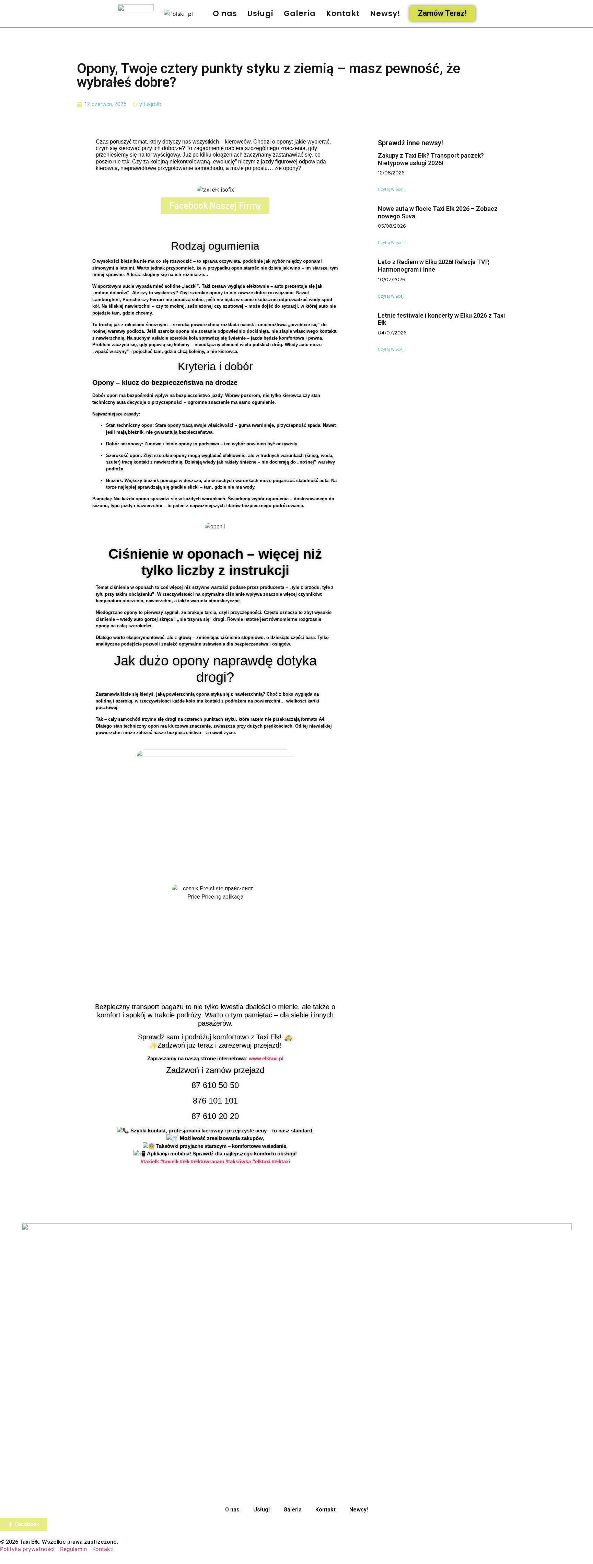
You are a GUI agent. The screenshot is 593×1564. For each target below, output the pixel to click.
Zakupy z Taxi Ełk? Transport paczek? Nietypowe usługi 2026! (431, 159)
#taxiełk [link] (150, 1161)
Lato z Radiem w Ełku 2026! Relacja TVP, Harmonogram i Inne (433, 265)
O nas (225, 13)
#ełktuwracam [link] (207, 1161)
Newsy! (385, 13)
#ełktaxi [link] (281, 1161)
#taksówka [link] (238, 1161)
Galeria (300, 13)
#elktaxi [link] (261, 1161)
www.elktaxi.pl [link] (266, 1058)
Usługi (260, 13)
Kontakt (343, 13)
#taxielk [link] (169, 1161)
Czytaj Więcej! (391, 189)
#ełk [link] (184, 1161)
